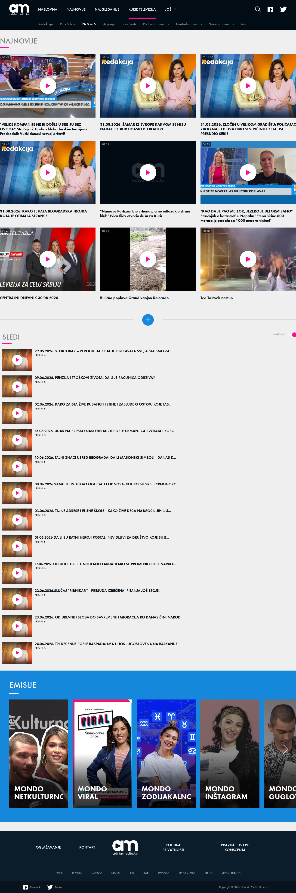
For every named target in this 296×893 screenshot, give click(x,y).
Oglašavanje (48, 847)
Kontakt (87, 847)
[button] (285, 750)
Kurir (59, 872)
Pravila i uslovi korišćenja (235, 847)
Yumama (163, 872)
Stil (132, 872)
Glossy (115, 872)
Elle (145, 872)
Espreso (77, 872)
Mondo (96, 872)
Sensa (208, 872)
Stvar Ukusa (187, 872)
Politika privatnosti (173, 847)
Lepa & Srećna (231, 872)
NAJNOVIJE (18, 41)
